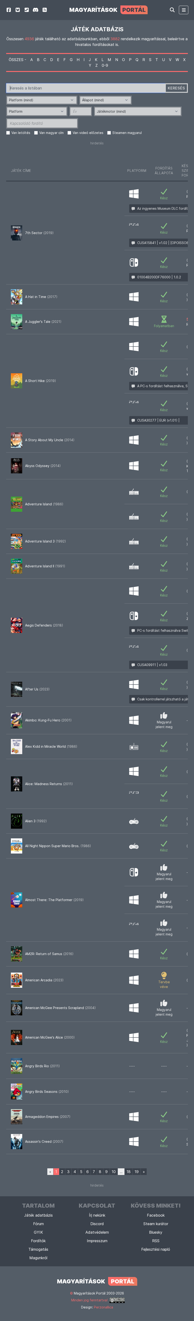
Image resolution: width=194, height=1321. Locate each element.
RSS (155, 1240)
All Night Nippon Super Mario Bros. (58, 846)
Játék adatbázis (38, 1215)
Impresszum (97, 1240)
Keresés (176, 88)
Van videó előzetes (88, 133)
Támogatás (38, 1249)
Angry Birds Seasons (47, 1092)
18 (129, 1171)
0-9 (105, 65)
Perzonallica (103, 1307)
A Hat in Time (41, 297)
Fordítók (38, 1240)
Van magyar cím (51, 133)
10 (114, 1171)
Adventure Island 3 (45, 541)
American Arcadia (44, 980)
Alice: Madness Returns (49, 784)
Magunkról (38, 1257)
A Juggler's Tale (43, 322)
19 (137, 1171)
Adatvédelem (97, 1232)
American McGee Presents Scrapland (60, 1008)
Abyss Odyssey (43, 466)
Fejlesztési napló (155, 1249)
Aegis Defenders (44, 625)
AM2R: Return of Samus (49, 954)
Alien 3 (36, 821)
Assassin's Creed (44, 1141)
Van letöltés (20, 133)
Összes (16, 59)
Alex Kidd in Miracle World (51, 746)
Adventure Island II (45, 566)
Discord (97, 1223)
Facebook (156, 1215)
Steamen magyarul (127, 133)
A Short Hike (40, 381)
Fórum (38, 1223)
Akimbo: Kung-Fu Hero (48, 720)
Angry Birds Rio (42, 1066)
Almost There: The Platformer (54, 900)
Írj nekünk (97, 1215)
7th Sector (39, 233)
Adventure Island (44, 504)
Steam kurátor (155, 1223)
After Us (37, 689)
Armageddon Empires (48, 1117)
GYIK (38, 1232)
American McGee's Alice (50, 1037)
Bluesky (155, 1232)
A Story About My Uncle (50, 440)
